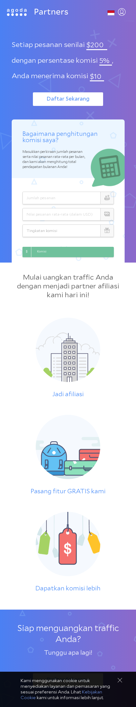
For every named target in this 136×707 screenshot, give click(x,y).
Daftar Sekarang (68, 98)
